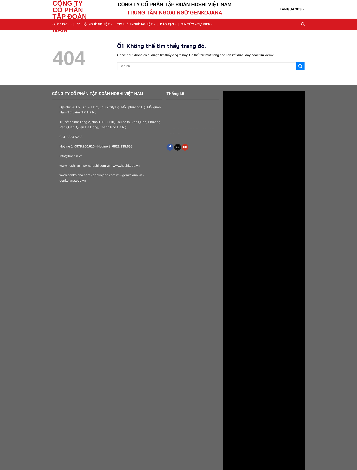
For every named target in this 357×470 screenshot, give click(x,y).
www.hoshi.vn (70, 165)
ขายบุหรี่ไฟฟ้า (192, 107)
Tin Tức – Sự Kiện (195, 24)
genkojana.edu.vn (73, 180)
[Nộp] (300, 66)
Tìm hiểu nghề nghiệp (135, 24)
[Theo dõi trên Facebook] (170, 147)
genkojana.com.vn (106, 175)
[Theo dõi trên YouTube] (185, 147)
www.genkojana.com (75, 175)
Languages (291, 9)
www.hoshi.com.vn (96, 165)
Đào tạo (167, 24)
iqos (206, 107)
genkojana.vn (132, 175)
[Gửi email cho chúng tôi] (177, 147)
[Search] (303, 24)
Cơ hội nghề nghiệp (93, 24)
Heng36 (175, 133)
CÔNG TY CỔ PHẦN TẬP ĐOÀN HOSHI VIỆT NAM (71, 16)
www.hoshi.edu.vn (126, 165)
